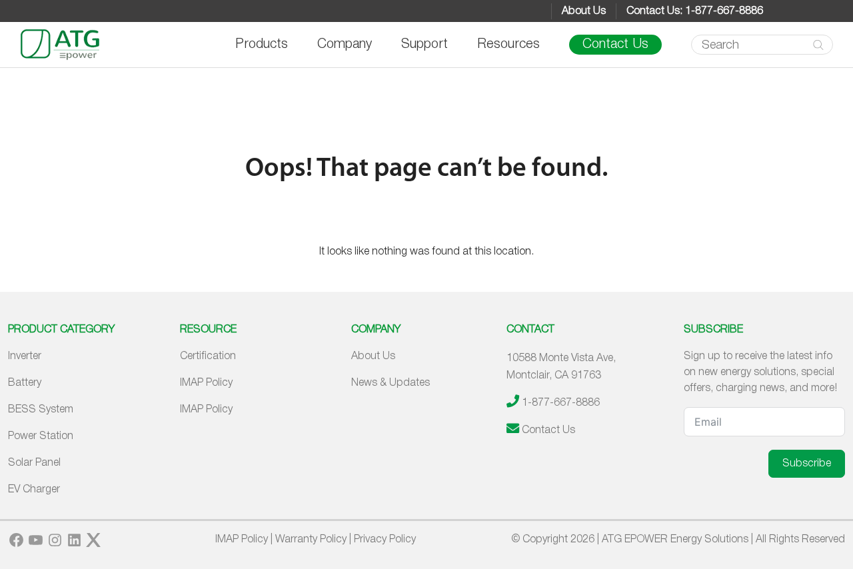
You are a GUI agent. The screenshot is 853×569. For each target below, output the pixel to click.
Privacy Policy (385, 539)
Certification (208, 356)
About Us (584, 11)
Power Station (40, 436)
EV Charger (34, 489)
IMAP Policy (206, 383)
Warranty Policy (311, 539)
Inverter (24, 356)
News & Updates (390, 383)
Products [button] (261, 45)
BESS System (40, 409)
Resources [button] (508, 45)
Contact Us (615, 45)
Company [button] (344, 45)
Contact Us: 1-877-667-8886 (694, 11)
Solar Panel (34, 463)
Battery (24, 383)
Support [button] (424, 45)
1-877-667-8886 (561, 403)
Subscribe (806, 463)
